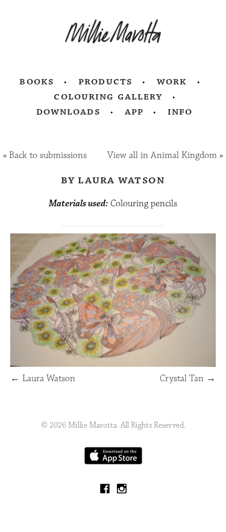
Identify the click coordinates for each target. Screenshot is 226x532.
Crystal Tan (188, 378)
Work (172, 81)
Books (36, 81)
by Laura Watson (113, 180)
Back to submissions (48, 155)
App (134, 111)
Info (180, 111)
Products (105, 81)
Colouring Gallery (108, 96)
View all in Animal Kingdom (162, 155)
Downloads (68, 111)
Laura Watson (42, 378)
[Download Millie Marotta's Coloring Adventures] (113, 461)
